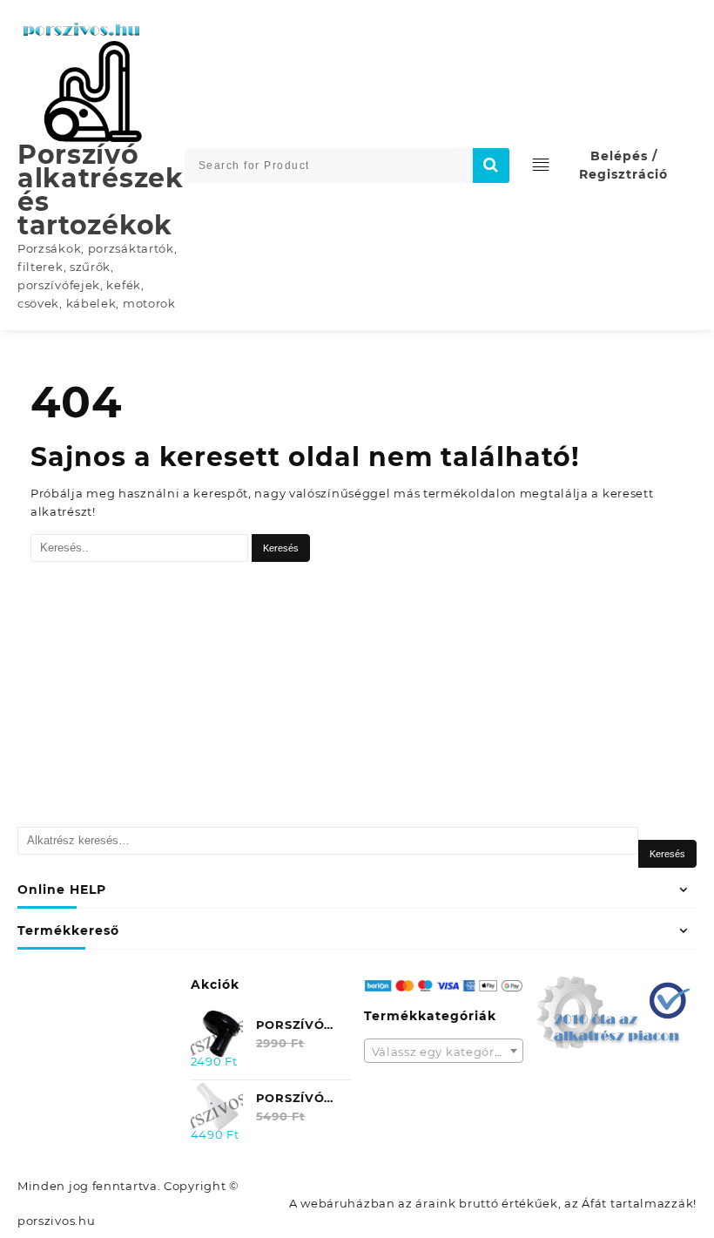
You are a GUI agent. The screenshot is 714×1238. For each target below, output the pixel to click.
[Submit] (491, 165)
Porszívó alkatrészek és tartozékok (100, 190)
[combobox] (444, 1050)
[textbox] (444, 1056)
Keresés (667, 854)
